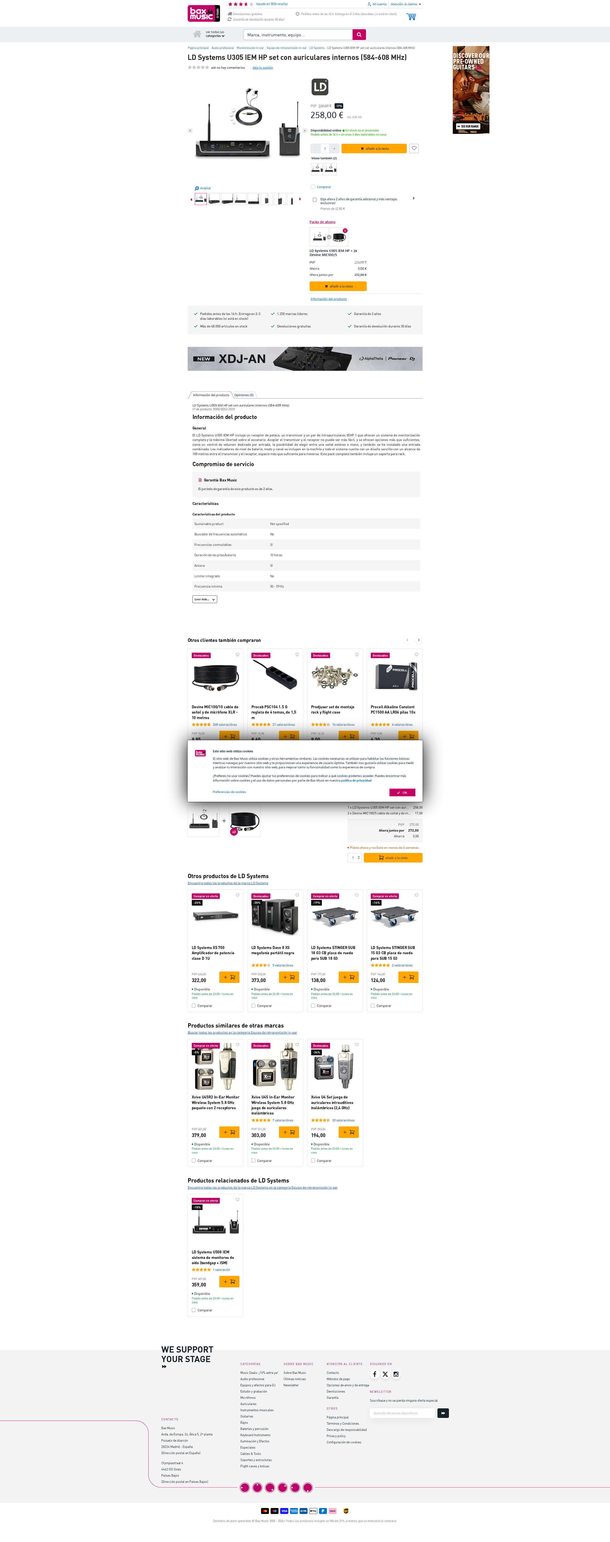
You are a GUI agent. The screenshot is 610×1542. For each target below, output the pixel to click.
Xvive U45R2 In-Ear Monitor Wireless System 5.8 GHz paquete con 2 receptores (215, 1102)
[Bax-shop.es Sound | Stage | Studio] (204, 13)
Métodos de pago (338, 1379)
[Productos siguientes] (419, 640)
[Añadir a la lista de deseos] (414, 147)
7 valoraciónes (283, 1120)
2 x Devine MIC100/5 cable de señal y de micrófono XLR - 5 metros (379, 813)
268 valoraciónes (225, 724)
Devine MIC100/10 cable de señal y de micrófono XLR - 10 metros (215, 712)
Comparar (205, 1006)
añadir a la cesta (396, 858)
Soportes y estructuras (256, 1460)
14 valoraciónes (343, 724)
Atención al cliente (345, 1364)
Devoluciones (336, 1391)
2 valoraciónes (402, 965)
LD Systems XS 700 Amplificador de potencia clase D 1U (213, 952)
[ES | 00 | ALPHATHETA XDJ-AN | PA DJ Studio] (305, 359)
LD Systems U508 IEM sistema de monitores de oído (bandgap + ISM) (213, 1257)
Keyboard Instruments (255, 1435)
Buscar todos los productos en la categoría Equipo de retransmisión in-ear (242, 1032)
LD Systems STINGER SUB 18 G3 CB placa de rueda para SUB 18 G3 (333, 952)
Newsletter (291, 1385)
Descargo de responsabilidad (347, 1430)
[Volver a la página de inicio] (197, 34)
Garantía (332, 1397)
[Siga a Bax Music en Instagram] (396, 1374)
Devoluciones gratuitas (247, 14)
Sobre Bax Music (295, 1373)
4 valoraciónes (402, 724)
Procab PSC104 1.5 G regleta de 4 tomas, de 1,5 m (273, 712)
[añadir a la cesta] (229, 736)
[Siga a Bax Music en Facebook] (374, 1374)
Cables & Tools (250, 1453)
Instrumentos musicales (257, 1410)
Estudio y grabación (253, 1391)
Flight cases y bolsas (254, 1466)
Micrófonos (248, 1397)
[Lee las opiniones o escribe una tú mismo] (198, 67)
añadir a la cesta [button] (377, 148)
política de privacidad (356, 780)
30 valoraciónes (343, 1120)
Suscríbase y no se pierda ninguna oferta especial (404, 1400)
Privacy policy (336, 1436)
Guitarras (246, 1416)
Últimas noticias (295, 1379)
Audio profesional (252, 1379)
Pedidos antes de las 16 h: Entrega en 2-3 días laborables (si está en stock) (349, 14)
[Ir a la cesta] (411, 14)
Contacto (333, 1373)
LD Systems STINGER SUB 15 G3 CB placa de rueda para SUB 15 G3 (393, 952)
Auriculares (248, 1404)
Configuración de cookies (344, 1442)
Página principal (338, 1417)
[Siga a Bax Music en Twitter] (385, 1374)
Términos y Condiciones (343, 1423)
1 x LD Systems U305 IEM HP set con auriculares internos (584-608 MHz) (378, 807)
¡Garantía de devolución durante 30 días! (259, 19)
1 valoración (221, 1270)
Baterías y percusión (254, 1429)
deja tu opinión (263, 67)
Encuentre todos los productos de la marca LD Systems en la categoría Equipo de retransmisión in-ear (263, 1187)
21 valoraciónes (284, 724)
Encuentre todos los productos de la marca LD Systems (228, 883)
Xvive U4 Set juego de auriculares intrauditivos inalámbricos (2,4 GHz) (332, 1102)
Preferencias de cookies (229, 792)
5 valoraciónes (283, 965)
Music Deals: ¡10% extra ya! (259, 1373)
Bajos (244, 1422)
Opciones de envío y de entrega (348, 1385)
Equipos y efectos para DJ (257, 1385)
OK (405, 792)
